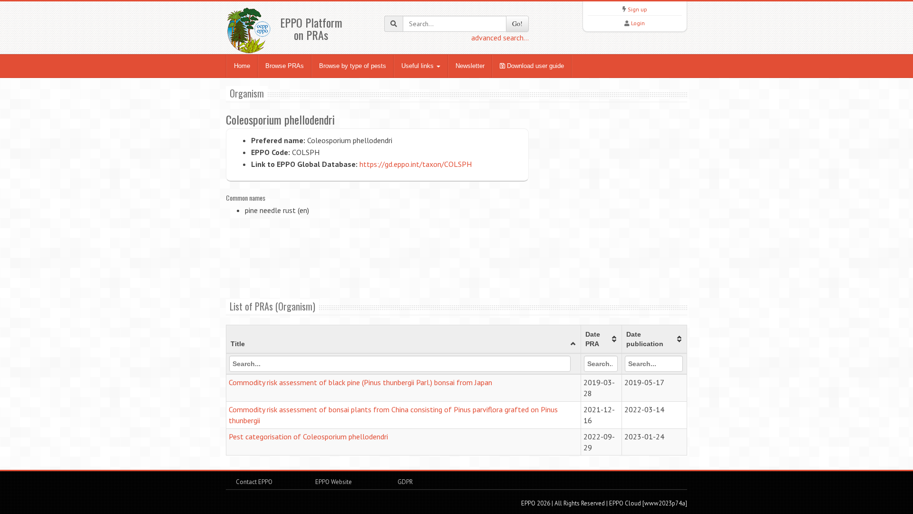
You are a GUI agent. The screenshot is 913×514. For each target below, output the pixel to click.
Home (242, 65)
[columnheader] (403, 339)
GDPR (404, 482)
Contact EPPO (254, 482)
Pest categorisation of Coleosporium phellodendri (308, 436)
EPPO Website (333, 482)
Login (638, 23)
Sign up (637, 9)
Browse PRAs (284, 65)
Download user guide (534, 65)
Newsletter (470, 65)
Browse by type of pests (352, 65)
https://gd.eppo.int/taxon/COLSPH (415, 164)
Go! (517, 23)
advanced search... (500, 37)
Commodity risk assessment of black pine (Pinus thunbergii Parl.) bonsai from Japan (360, 382)
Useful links (418, 65)
